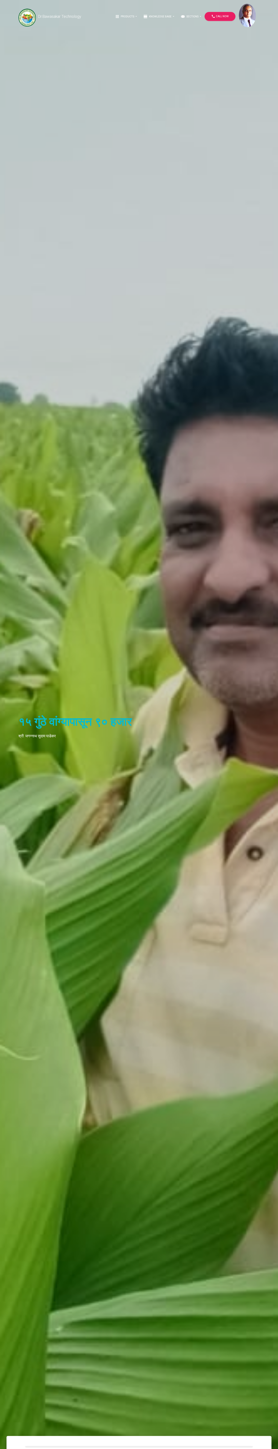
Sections (190, 16)
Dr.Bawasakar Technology (59, 16)
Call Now (220, 16)
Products (125, 16)
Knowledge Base (157, 16)
